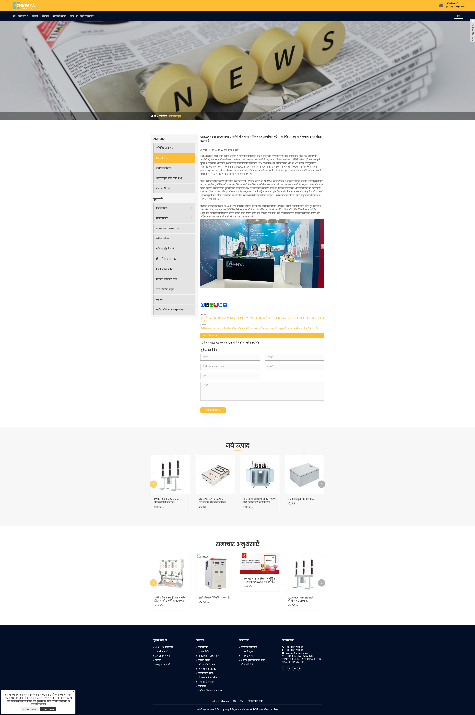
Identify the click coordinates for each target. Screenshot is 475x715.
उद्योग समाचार (163, 168)
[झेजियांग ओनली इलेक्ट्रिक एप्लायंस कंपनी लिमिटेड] (24, 5)
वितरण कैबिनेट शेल (166, 279)
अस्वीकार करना (29, 709)
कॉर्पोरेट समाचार (164, 147)
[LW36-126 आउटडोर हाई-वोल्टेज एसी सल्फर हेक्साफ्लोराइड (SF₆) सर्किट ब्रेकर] (259, 474)
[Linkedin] (294, 668)
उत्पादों (35, 16)
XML (242, 701)
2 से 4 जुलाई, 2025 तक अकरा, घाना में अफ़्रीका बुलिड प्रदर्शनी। (230, 342)
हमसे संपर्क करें (87, 16)
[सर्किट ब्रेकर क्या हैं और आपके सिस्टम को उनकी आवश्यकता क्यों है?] (259, 573)
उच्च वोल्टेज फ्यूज (165, 289)
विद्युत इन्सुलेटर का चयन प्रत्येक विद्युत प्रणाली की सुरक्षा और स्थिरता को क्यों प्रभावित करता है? (215, 599)
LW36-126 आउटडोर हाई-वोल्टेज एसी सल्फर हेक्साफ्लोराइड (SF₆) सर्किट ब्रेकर (257, 500)
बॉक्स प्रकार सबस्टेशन (167, 228)
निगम (158, 660)
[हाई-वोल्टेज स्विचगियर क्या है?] (304, 573)
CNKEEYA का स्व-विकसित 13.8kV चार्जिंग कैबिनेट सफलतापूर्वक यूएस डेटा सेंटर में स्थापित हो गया (170, 582)
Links (214, 701)
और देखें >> (159, 507)
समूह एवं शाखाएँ (162, 664)
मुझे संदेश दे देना (231, 150)
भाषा (457, 16)
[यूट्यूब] (299, 668)
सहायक (160, 299)
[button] (153, 484)
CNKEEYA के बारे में (164, 647)
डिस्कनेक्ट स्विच (164, 269)
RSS (235, 701)
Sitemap (224, 701)
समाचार (45, 16)
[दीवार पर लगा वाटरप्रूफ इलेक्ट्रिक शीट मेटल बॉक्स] (304, 474)
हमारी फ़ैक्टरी (161, 651)
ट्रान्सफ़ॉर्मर (162, 218)
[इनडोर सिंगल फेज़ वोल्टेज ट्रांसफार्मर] (215, 474)
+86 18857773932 (294, 647)
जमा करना (213, 410)
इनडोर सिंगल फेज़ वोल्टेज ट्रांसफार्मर (212, 500)
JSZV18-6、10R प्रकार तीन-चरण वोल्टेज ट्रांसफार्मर (168, 500)
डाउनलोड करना (59, 16)
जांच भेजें (74, 16)
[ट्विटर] (289, 668)
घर (14, 16)
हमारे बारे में (23, 16)
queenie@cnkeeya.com (454, 6)
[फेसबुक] (284, 668)
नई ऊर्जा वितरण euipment (170, 309)
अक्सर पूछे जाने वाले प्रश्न (169, 178)
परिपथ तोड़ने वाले (165, 248)
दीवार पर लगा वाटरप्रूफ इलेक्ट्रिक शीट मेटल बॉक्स (301, 500)
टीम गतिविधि (163, 188)
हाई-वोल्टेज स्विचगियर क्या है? (303, 597)
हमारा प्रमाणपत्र (162, 655)
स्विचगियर (161, 208)
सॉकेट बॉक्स (162, 238)
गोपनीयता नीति (255, 701)
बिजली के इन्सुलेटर (166, 258)
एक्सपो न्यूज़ (175, 116)
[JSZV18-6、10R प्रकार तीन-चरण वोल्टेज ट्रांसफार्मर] (170, 474)
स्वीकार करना (48, 709)
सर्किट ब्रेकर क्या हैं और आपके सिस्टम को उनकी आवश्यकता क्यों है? (258, 599)
